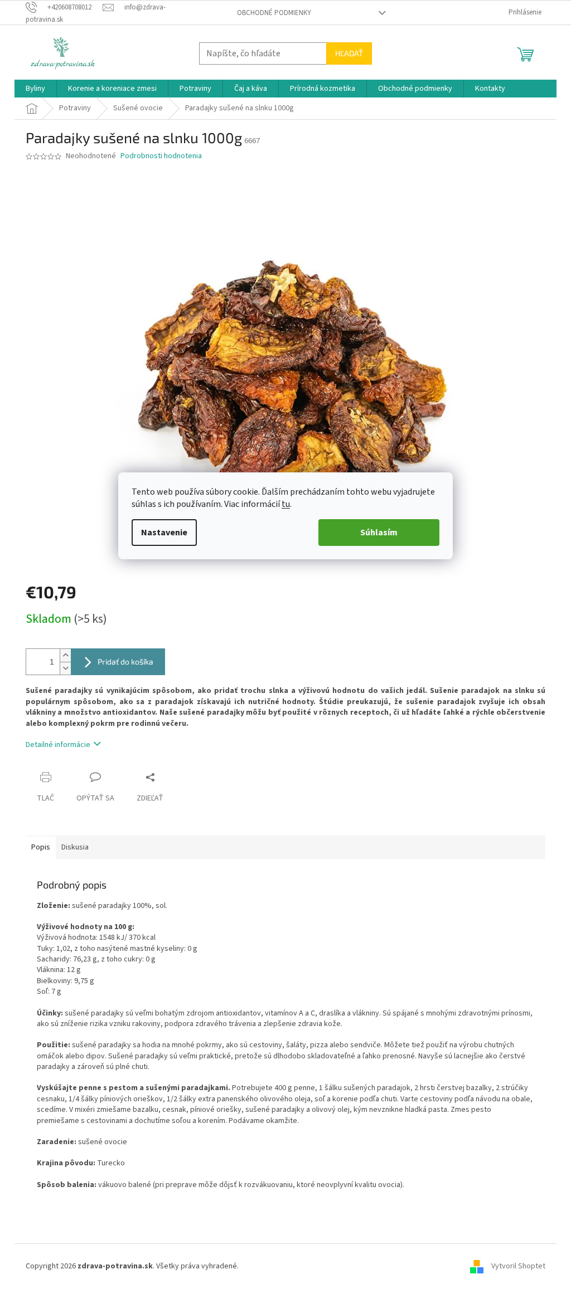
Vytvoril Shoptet (518, 1266)
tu (286, 504)
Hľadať (349, 53)
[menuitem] (35, 88)
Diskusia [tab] (75, 847)
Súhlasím (379, 532)
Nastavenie (164, 532)
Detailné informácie (58, 744)
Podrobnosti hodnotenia (161, 156)
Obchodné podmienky (274, 13)
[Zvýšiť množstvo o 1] (65, 655)
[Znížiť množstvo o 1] (65, 668)
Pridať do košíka (125, 661)
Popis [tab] (40, 847)
